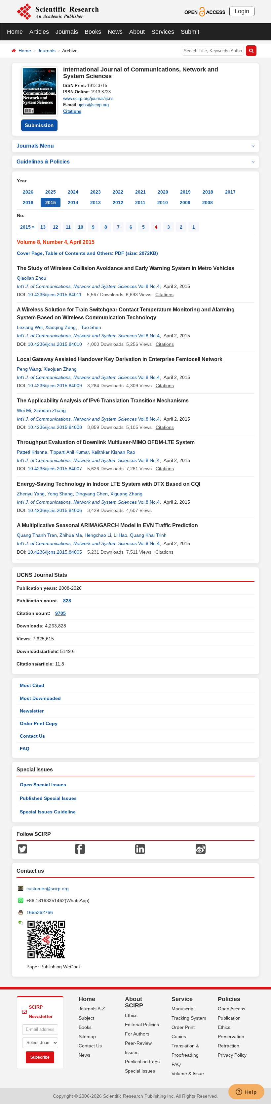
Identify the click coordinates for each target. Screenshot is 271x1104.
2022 (118, 192)
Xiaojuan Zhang (60, 369)
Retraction (228, 1045)
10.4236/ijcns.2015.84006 (55, 510)
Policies (229, 999)
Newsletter (32, 710)
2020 (163, 192)
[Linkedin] (140, 848)
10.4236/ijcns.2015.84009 (55, 385)
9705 (60, 613)
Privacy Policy (232, 1055)
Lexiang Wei (30, 327)
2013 (95, 202)
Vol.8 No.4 (149, 286)
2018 (208, 192)
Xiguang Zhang (126, 493)
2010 (162, 202)
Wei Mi (24, 410)
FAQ (24, 748)
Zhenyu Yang (31, 493)
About (137, 31)
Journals (67, 31)
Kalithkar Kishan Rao (113, 452)
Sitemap (87, 1036)
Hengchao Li (98, 535)
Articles (39, 31)
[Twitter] (22, 848)
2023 (95, 192)
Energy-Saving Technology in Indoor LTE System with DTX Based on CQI (108, 484)
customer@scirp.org (47, 888)
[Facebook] (80, 848)
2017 (230, 192)
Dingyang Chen (91, 493)
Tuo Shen (91, 327)
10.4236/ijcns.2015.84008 (55, 427)
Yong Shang (60, 493)
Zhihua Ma (70, 535)
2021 (140, 192)
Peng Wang (29, 369)
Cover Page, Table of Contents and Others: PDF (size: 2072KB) (87, 253)
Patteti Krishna (32, 452)
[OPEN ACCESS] (204, 11)
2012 (118, 202)
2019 (185, 192)
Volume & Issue (188, 1073)
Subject (86, 1018)
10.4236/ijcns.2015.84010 (55, 344)
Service (182, 999)
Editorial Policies (142, 1024)
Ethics (131, 1015)
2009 (185, 202)
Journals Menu (35, 146)
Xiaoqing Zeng (60, 327)
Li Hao (120, 535)
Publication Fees (142, 1061)
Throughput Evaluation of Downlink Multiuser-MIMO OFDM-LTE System (106, 442)
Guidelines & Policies (43, 161)
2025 (50, 192)
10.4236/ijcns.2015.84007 (55, 468)
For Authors (137, 1033)
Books (93, 31)
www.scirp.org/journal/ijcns (88, 98)
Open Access (231, 1008)
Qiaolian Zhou (31, 278)
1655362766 (39, 912)
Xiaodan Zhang (50, 410)
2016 (28, 202)
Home (15, 31)
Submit (190, 31)
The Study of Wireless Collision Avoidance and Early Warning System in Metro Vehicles (125, 268)
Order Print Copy (39, 723)
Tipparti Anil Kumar (69, 452)
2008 (207, 202)
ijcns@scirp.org (94, 104)
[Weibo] (201, 848)
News (115, 31)
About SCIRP (134, 1002)
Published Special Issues (48, 798)
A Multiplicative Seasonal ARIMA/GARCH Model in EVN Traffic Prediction (107, 525)
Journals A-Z (92, 1008)
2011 (140, 202)
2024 (73, 192)
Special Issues (140, 1071)
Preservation (231, 1036)
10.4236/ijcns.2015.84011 (55, 294)
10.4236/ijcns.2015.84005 (55, 552)
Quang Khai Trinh (148, 535)
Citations (72, 111)
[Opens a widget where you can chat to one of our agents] (246, 1092)
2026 (28, 192)
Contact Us (32, 736)
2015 (50, 202)
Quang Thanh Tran (37, 535)
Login (242, 11)
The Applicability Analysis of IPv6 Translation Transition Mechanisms (103, 400)
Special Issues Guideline (48, 811)
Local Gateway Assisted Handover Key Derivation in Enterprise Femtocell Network (119, 359)
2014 (73, 202)
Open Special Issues (43, 784)
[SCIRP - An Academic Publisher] (58, 11)
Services (162, 31)
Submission (39, 125)
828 (67, 600)
